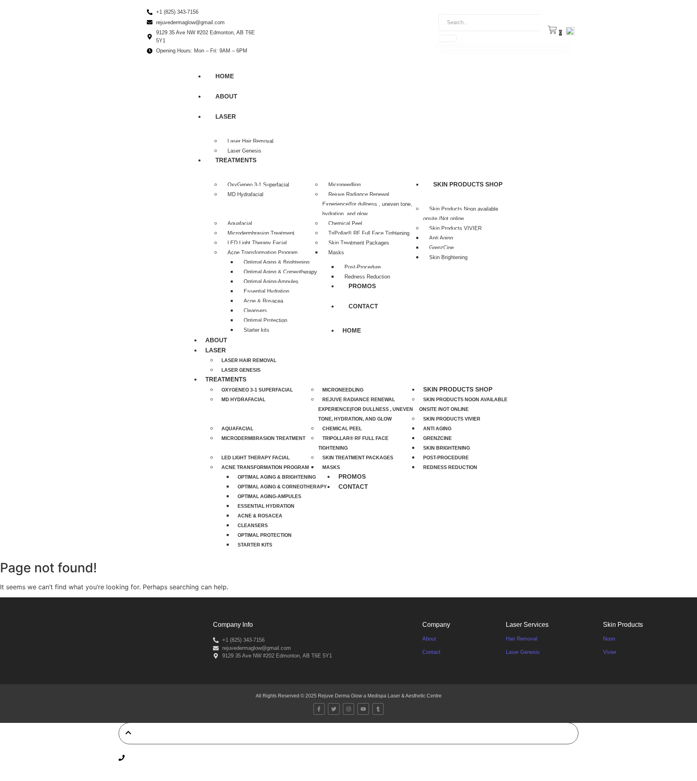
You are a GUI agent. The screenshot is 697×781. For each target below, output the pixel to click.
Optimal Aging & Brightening (276, 262)
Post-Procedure (362, 267)
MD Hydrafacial (245, 194)
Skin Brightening (448, 257)
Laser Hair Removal (250, 141)
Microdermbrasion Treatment (260, 233)
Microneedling (344, 185)
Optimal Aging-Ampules (271, 281)
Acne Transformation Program (262, 252)
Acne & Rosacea (263, 301)
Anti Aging (441, 238)
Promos (362, 286)
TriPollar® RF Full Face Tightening (368, 233)
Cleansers (255, 311)
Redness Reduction (367, 277)
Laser (225, 116)
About (226, 96)
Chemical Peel (345, 223)
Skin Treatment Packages (358, 243)
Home (224, 76)
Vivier (609, 652)
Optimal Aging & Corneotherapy (280, 272)
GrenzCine (441, 248)
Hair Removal (521, 639)
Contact (363, 306)
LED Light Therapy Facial (257, 243)
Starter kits (256, 330)
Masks (336, 252)
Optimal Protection (265, 320)
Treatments (236, 160)
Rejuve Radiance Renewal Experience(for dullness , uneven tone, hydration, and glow (367, 204)
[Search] (447, 38)
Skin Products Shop (468, 184)
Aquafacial (239, 223)
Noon (609, 639)
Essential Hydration (266, 291)
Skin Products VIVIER (455, 228)
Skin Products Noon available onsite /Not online (460, 214)
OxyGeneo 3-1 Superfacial (258, 185)
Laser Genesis (244, 151)
